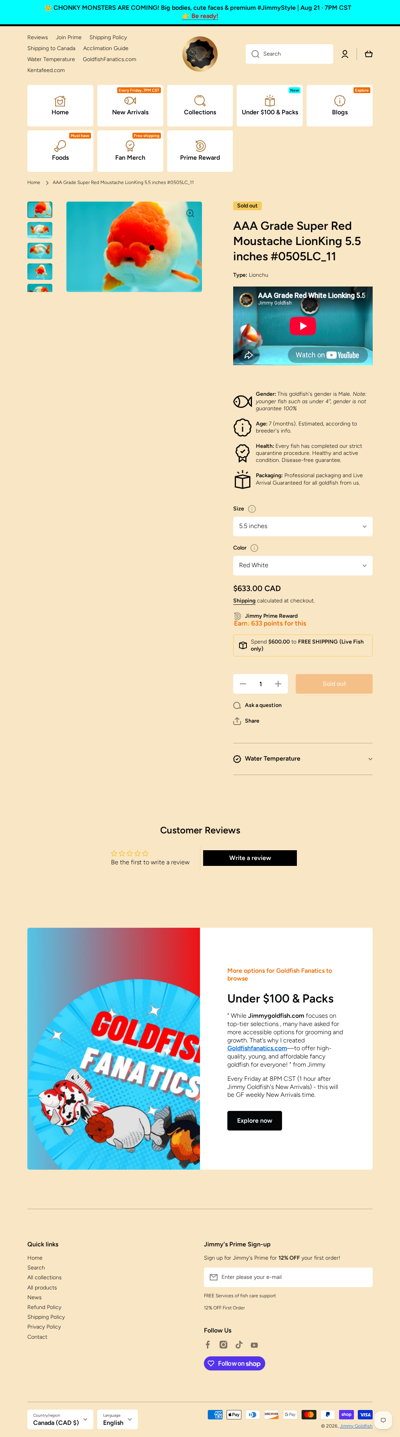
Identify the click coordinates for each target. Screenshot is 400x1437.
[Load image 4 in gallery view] (39, 271)
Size (238, 508)
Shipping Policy (46, 1317)
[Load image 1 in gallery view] (39, 210)
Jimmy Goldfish (356, 1426)
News (34, 1297)
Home (33, 182)
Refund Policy (44, 1307)
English (113, 1422)
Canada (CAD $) (56, 1422)
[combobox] (289, 54)
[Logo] (200, 54)
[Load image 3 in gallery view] (39, 251)
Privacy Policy (44, 1326)
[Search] (252, 54)
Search (36, 1267)
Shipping (244, 600)
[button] (246, 721)
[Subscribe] (363, 1277)
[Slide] (252, 509)
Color (239, 548)
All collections (44, 1277)
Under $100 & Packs (280, 998)
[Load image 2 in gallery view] (39, 230)
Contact (37, 1337)
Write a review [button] (250, 858)
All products (42, 1287)
